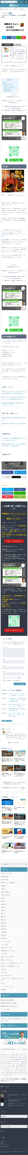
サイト (4, 671)
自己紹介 (4, 82)
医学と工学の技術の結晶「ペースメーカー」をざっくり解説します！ (17, 705)
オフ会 (4, 953)
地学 (3, 913)
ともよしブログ (10, 232)
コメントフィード (5, 1144)
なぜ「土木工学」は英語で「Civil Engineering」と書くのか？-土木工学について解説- (17, 714)
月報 (3, 969)
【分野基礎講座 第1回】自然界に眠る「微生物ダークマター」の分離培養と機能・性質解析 (17, 700)
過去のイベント (6, 947)
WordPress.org (4, 1146)
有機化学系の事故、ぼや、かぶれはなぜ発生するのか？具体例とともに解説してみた (14, 783)
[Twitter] (4, 57)
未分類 (3, 989)
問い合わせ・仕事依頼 (21, 2)
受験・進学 (5, 895)
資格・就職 (5, 892)
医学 (3, 916)
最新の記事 (18, 44)
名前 (4, 659)
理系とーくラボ (6, 960)
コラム (4, 972)
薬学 (3, 919)
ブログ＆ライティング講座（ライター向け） (13, 979)
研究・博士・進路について (11, 87)
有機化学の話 (7, 89)
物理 (3, 904)
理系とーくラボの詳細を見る (14, 541)
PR (2, 983)
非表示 (11, 79)
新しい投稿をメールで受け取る (12, 680)
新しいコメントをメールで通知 (12, 677)
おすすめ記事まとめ (7, 84)
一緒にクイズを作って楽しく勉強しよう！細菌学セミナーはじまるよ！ (17, 694)
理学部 (3, 926)
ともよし (12, 48)
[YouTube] (8, 57)
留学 (3, 888)
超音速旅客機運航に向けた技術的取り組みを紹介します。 (17, 709)
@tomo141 (4, 233)
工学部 (4, 690)
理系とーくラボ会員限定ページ (10, 966)
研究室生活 (5, 876)
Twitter (17, 742)
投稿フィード (4, 1143)
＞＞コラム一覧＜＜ (6, 1009)
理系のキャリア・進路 (8, 882)
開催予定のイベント (8, 950)
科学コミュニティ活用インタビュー (11, 963)
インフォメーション (7, 986)
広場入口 (3, 1131)
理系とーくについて (9, 86)
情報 (3, 901)
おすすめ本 (5, 879)
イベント (4, 944)
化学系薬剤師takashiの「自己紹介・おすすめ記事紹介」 (13, 788)
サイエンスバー (6, 873)
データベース (5, 941)
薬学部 (4, 938)
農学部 (4, 929)
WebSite (11, 742)
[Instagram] (6, 57)
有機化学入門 (7, 91)
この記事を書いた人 (8, 44)
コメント (4, 647)
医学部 (3, 935)
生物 (3, 910)
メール (4, 665)
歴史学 (3, 923)
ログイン (3, 1141)
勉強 (3, 885)
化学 (3, 907)
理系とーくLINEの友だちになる (14, 630)
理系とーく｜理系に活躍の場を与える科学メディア (16, 1151)
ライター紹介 (11, 690)
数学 (3, 898)
